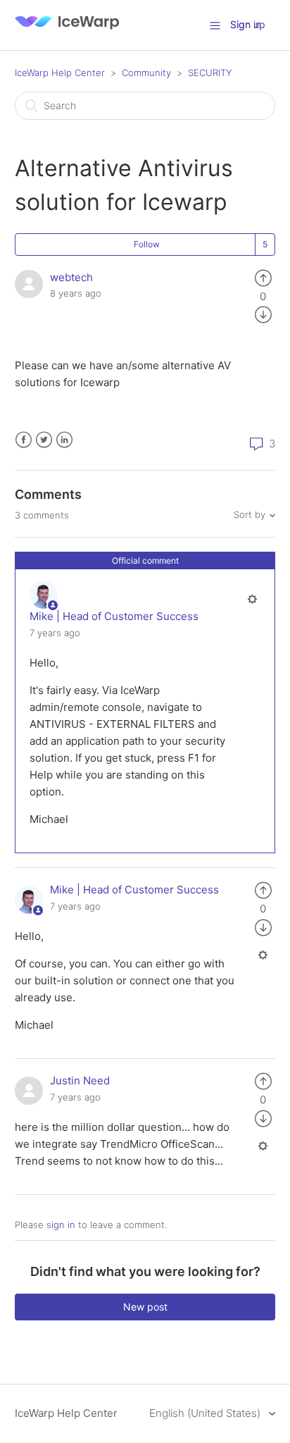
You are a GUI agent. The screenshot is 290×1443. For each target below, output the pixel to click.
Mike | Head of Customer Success (114, 616)
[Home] (67, 32)
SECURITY (210, 72)
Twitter (44, 440)
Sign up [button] (247, 24)
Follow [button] (147, 244)
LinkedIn (64, 440)
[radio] (263, 277)
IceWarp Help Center (60, 72)
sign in (60, 1224)
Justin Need (80, 1080)
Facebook (23, 440)
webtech (71, 277)
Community (146, 72)
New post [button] (145, 1307)
